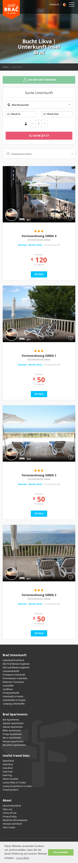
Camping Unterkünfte (14, 703)
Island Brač (8, 760)
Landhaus (8, 689)
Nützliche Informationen (15, 820)
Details (39, 274)
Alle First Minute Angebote (16, 663)
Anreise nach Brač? (12, 823)
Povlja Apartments (12, 734)
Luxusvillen (8, 685)
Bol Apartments (11, 719)
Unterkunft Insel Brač (13, 660)
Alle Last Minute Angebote (16, 667)
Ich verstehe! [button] (61, 852)
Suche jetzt (40, 135)
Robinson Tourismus (13, 682)
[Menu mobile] (71, 5)
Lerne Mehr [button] (22, 857)
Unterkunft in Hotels (13, 696)
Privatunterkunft (11, 692)
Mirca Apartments (12, 737)
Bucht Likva (35, 244)
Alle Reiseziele (20, 104)
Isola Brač (8, 768)
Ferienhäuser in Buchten (15, 678)
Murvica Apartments (13, 741)
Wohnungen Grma (39, 239)
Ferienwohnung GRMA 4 (39, 236)
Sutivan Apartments (13, 726)
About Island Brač (12, 805)
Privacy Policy (10, 816)
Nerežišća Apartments (14, 745)
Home (6, 67)
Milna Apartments (12, 730)
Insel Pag (7, 775)
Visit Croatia (9, 827)
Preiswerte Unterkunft (14, 674)
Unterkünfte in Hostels (14, 700)
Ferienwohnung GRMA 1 (39, 356)
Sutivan (22, 244)
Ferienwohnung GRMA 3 (39, 595)
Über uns (7, 809)
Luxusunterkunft (11, 671)
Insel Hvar (8, 771)
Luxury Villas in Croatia (14, 782)
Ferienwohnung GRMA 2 (39, 475)
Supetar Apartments (13, 723)
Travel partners (11, 789)
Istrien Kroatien (10, 778)
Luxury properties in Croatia (17, 786)
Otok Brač (8, 764)
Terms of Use (10, 812)
